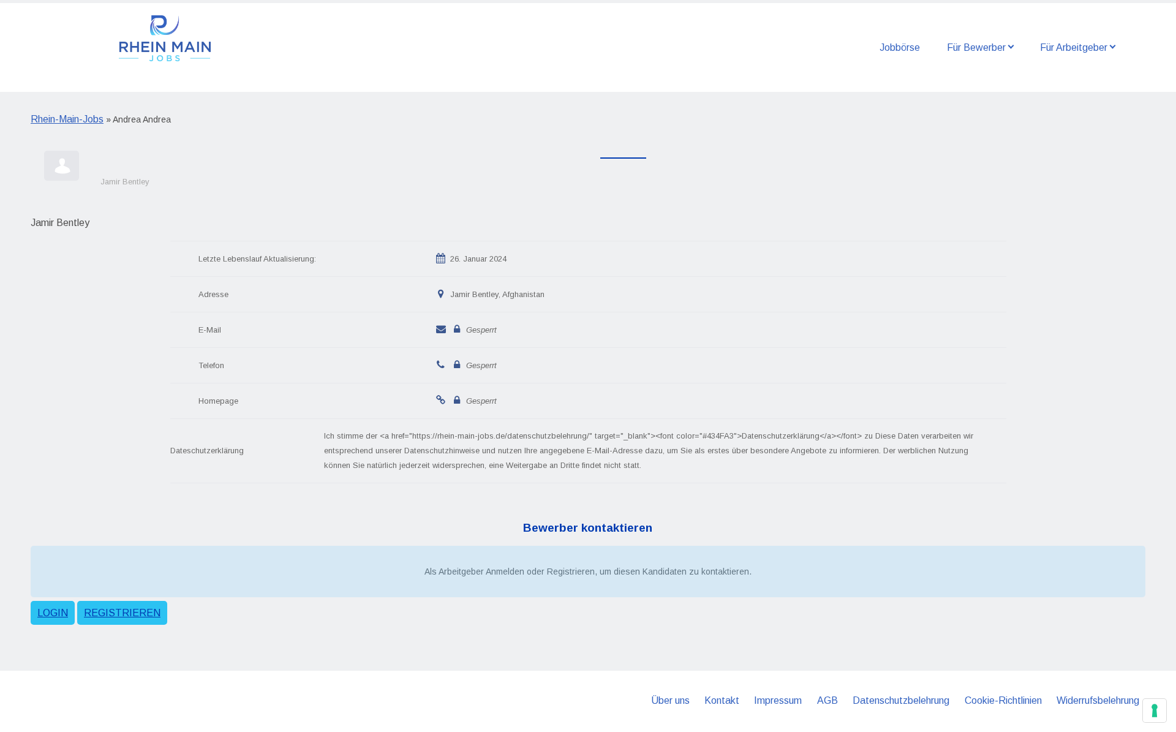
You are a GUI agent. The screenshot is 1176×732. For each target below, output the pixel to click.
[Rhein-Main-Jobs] (165, 37)
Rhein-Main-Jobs (67, 119)
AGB (827, 700)
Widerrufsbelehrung (1098, 700)
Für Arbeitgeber (1073, 47)
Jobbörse (900, 47)
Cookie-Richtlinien (1003, 700)
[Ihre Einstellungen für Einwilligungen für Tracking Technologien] (1154, 710)
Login (52, 613)
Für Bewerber (976, 47)
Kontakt (721, 700)
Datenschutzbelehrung (901, 700)
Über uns (670, 700)
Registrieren (122, 613)
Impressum (778, 700)
